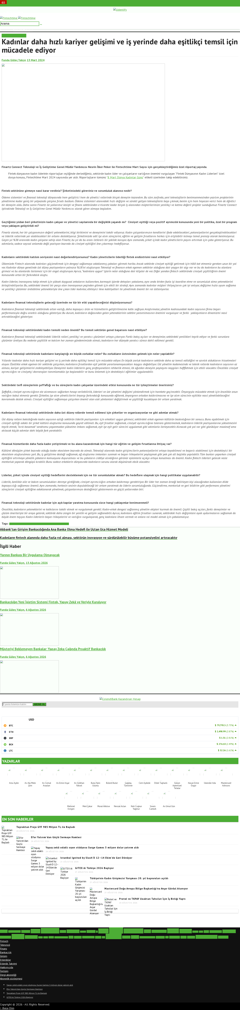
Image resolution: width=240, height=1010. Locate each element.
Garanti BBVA (159, 931)
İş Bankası (223, 937)
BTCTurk (83, 932)
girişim (173, 930)
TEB (103, 937)
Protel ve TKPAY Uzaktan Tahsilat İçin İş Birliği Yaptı (152, 898)
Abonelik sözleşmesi (11, 978)
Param (45, 937)
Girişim (3, 956)
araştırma (25, 931)
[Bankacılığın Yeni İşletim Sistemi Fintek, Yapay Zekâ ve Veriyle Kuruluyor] (29, 645)
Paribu (51, 937)
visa (167, 937)
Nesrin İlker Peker (61, 524)
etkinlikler (91, 931)
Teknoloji (5, 944)
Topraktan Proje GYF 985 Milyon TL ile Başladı (45, 827)
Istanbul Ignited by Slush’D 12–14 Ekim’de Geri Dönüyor (96, 857)
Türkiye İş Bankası (147, 937)
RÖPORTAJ (19, 35)
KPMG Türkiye (215, 931)
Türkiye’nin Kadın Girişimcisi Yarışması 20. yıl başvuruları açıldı (129, 878)
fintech (116, 930)
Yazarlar (191, 937)
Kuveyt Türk (5, 937)
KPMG (206, 931)
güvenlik (185, 931)
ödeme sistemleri (206, 937)
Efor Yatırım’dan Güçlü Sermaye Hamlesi (56, 837)
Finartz (38, 524)
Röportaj (78, 937)
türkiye (135, 937)
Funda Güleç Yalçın (14, 60)
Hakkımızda (6, 967)
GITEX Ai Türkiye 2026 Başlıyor (94, 868)
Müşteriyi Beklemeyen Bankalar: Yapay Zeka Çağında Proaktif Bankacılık (53, 649)
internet (195, 932)
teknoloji (114, 936)
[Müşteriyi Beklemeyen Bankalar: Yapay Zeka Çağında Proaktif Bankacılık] (29, 692)
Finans (3, 948)
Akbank (4, 931)
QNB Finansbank (61, 937)
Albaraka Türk (14, 931)
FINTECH (7, 35)
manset (18, 936)
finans (103, 930)
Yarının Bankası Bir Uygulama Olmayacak (30, 555)
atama (35, 931)
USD (31, 719)
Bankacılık (5, 952)
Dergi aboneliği (8, 974)
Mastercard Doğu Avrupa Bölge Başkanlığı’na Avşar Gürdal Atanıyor (146, 888)
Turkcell (126, 937)
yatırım (183, 937)
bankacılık (50, 930)
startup (98, 937)
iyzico (201, 932)
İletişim (4, 971)
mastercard (31, 937)
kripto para (229, 931)
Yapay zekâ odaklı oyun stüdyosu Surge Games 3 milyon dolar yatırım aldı (92, 847)
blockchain (73, 931)
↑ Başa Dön (7, 1008)
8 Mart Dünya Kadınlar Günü (125, 177)
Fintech (4, 941)
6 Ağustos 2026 (36, 610)
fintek (147, 931)
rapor (71, 937)
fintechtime (47, 524)
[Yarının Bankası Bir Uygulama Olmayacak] (29, 598)
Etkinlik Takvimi (8, 963)
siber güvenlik (88, 937)
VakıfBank (160, 937)
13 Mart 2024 (35, 60)
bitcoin (63, 931)
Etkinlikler (5, 959)
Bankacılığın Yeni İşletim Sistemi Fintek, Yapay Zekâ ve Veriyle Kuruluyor (53, 602)
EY (97, 932)
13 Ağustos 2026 (37, 563)
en (3, 2)
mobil (40, 937)
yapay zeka (174, 937)
